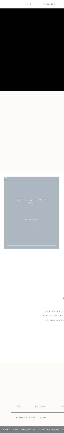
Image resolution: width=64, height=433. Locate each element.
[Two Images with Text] (31, 213)
